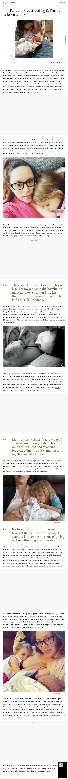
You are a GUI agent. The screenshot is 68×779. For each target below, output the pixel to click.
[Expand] (60, 763)
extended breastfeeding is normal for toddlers (22, 619)
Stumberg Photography (60, 368)
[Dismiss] (65, 763)
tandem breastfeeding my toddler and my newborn (23, 73)
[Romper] (9, 3)
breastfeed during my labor (12, 236)
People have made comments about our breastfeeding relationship (24, 704)
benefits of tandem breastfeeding (38, 148)
